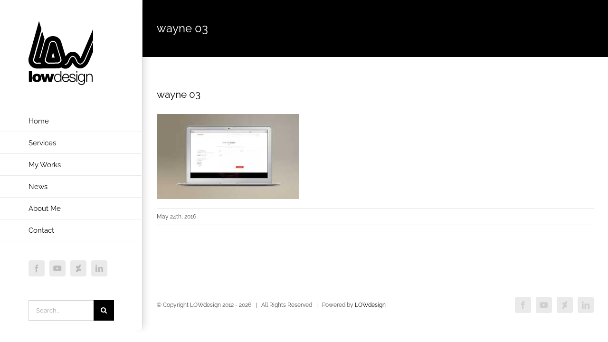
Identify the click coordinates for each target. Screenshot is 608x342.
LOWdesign (370, 305)
